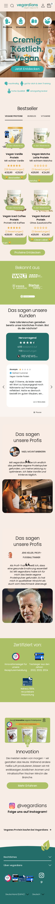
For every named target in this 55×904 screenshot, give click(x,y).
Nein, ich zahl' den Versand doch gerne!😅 (14, 459)
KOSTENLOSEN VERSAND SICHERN (14, 456)
